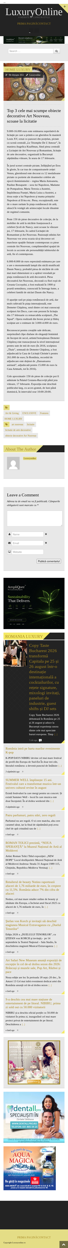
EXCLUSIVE (29, 413)
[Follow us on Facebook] (31, 30)
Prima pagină (27, 23)
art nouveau (17, 424)
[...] (55, 734)
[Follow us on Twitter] (36, 30)
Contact (44, 23)
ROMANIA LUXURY (24, 636)
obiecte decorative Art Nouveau (20, 435)
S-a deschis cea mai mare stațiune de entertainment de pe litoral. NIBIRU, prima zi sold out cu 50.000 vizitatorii (33, 1003)
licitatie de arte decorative (18, 430)
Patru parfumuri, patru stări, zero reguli (30, 815)
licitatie (30, 424)
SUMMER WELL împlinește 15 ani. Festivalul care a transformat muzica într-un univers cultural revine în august (33, 783)
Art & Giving (12, 413)
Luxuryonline (34, 75)
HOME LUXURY (17, 69)
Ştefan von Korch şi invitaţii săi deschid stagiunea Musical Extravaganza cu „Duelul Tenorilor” (33, 925)
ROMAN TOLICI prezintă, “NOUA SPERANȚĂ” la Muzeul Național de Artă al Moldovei (34, 846)
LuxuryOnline (34, 11)
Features (44, 413)
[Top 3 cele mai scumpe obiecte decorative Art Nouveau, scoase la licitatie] (34, 81)
